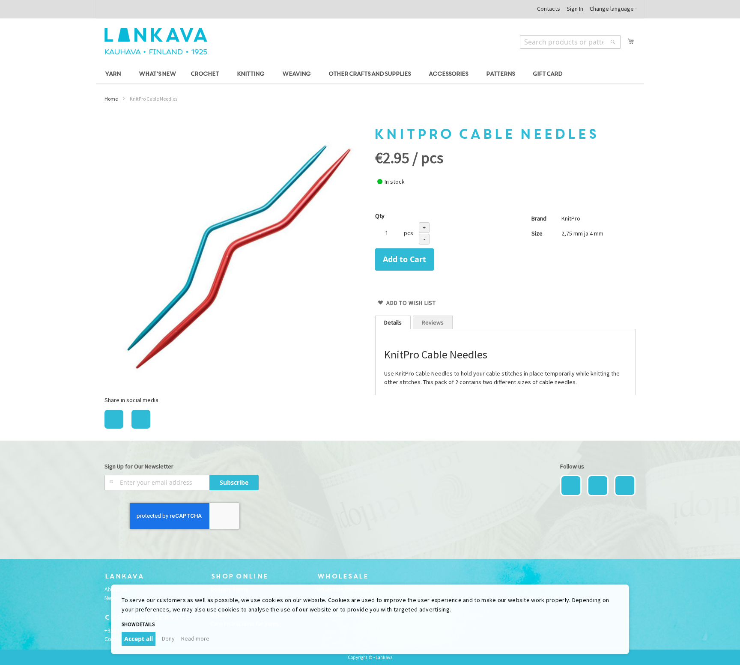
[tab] (393, 322)
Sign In (575, 8)
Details (393, 322)
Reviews (433, 322)
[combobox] (570, 42)
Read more (195, 638)
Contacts (548, 8)
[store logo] (155, 41)
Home (111, 98)
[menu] (370, 74)
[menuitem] (114, 74)
